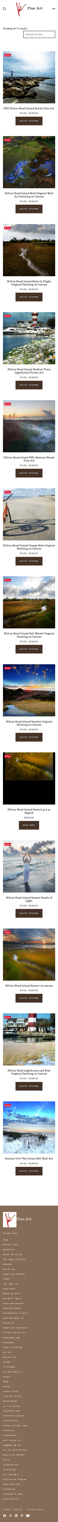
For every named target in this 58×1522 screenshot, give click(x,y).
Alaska (6, 1386)
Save (8, 55)
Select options (29, 121)
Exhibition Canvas (13, 1415)
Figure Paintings (12, 1347)
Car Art (7, 1352)
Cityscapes (9, 1367)
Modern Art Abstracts (15, 1327)
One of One (9, 1269)
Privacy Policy (36, 1509)
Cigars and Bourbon (14, 1274)
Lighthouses (9, 1435)
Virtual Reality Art (14, 1332)
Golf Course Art (12, 1440)
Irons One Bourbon (13, 1303)
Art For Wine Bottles (15, 1450)
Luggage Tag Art (12, 1445)
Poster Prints (11, 1391)
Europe (6, 1362)
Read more (29, 825)
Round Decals (10, 1401)
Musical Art (9, 1357)
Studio (6, 1279)
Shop (5, 1240)
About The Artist (12, 1254)
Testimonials (10, 1420)
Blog (5, 1381)
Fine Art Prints (12, 1396)
